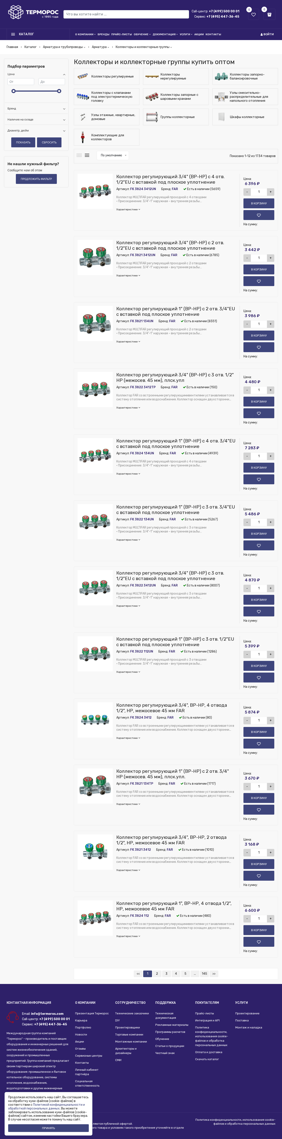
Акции (199, 34)
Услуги (185, 34)
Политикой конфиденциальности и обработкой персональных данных (46, 1106)
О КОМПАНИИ (85, 1003)
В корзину (259, 203)
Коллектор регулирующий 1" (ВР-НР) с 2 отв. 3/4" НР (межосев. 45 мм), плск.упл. (172, 773)
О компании (84, 34)
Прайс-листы (121, 34)
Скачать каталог (207, 1059)
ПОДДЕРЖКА (165, 1003)
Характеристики (127, 209)
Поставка (242, 1020)
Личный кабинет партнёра (86, 1072)
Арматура (99, 47)
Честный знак (165, 1053)
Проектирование (247, 1013)
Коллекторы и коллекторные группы (142, 47)
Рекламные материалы (171, 1024)
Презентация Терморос (92, 1013)
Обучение (141, 34)
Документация (164, 34)
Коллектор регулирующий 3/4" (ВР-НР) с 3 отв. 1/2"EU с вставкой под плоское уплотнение (170, 575)
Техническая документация (165, 1015)
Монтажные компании (131, 1041)
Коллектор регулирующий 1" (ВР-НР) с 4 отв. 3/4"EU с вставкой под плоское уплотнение (176, 443)
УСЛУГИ (241, 1003)
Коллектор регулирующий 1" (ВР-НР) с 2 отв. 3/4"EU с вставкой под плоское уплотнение (175, 311)
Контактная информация (29, 1003)
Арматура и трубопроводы (63, 47)
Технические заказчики (132, 1013)
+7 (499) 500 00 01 (224, 11)
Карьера (81, 1020)
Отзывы (80, 1048)
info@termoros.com (47, 1014)
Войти (268, 34)
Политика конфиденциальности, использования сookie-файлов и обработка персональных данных (211, 1036)
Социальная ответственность (87, 1083)
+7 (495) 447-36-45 (222, 16)
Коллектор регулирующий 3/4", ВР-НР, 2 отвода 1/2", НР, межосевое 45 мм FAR (171, 839)
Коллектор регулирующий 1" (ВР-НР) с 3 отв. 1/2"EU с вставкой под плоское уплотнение (175, 641)
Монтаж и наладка (248, 1027)
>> (213, 974)
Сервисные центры (88, 1055)
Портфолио (83, 1027)
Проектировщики (127, 1027)
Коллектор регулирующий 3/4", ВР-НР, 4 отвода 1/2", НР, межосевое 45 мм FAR (171, 707)
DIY (117, 1020)
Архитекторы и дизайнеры (126, 1051)
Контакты (213, 34)
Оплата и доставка (208, 1052)
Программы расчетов (170, 1032)
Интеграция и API (207, 1020)
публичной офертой (118, 1123)
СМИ (118, 1060)
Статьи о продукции (169, 1046)
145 (204, 974)
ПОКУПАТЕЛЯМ (207, 1003)
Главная (12, 47)
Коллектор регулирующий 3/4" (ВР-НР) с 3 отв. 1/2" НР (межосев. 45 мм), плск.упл (175, 377)
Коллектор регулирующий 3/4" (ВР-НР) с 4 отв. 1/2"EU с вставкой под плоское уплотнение (170, 179)
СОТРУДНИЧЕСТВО (130, 1003)
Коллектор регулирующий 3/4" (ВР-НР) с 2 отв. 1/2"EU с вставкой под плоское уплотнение (170, 245)
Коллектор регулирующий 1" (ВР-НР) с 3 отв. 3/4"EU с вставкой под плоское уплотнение (175, 509)
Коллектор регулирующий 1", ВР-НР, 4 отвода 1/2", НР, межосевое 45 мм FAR (174, 906)
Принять (48, 1128)
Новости (81, 1034)
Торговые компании (129, 1034)
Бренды (103, 34)
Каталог (30, 47)
